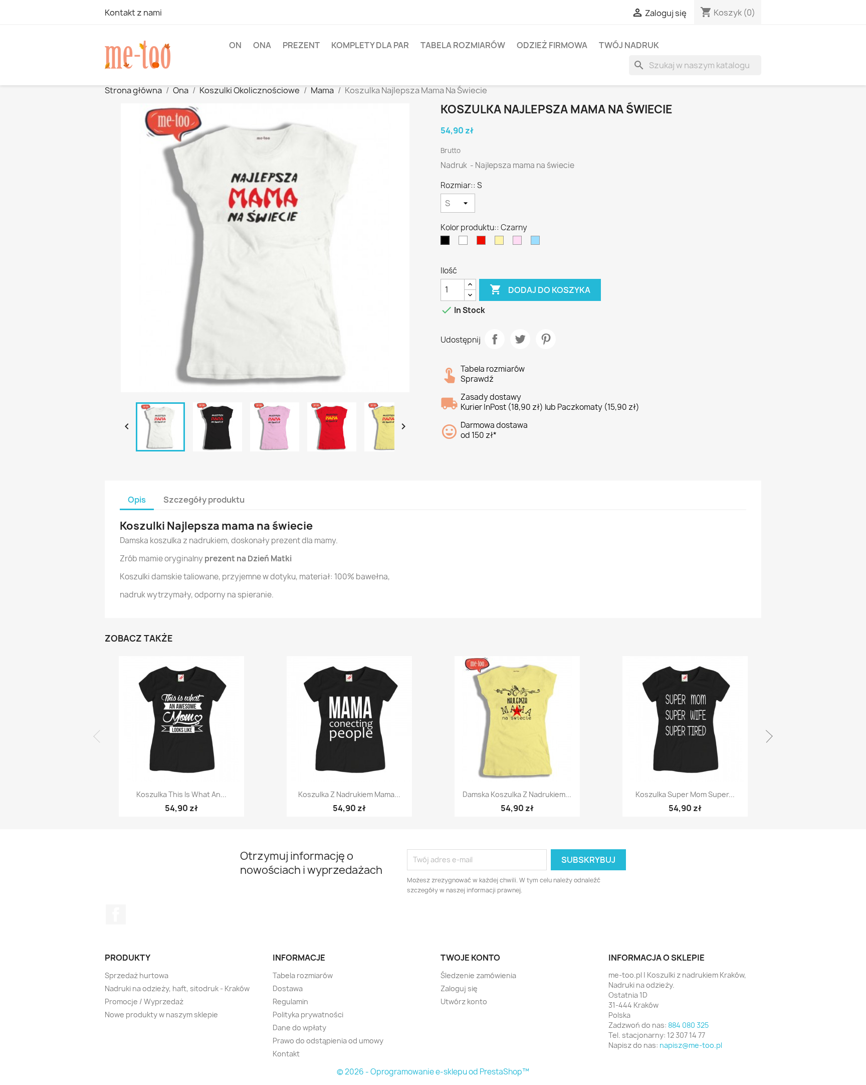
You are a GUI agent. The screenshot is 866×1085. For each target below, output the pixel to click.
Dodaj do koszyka (540, 289)
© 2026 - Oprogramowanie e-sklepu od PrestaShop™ (433, 1071)
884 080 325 (688, 1025)
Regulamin (290, 1001)
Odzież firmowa (552, 45)
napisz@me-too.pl (691, 1045)
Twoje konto (470, 957)
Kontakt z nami (133, 12)
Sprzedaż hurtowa (136, 975)
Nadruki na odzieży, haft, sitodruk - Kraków (177, 988)
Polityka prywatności (308, 1014)
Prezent (301, 45)
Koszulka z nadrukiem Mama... (349, 794)
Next (766, 736)
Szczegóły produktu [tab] (204, 499)
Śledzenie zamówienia (478, 975)
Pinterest (546, 339)
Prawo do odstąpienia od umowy (328, 1040)
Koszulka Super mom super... (685, 794)
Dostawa (288, 988)
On (235, 45)
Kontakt (286, 1053)
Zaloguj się (459, 988)
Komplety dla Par (370, 45)
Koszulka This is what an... (181, 794)
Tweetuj (520, 339)
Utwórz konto (464, 1001)
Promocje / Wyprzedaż (144, 1001)
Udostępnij (495, 339)
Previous (100, 736)
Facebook (116, 914)
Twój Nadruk (629, 45)
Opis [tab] (137, 499)
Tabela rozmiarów (462, 45)
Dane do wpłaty (299, 1027)
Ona (262, 45)
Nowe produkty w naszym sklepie (161, 1014)
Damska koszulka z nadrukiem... (517, 794)
